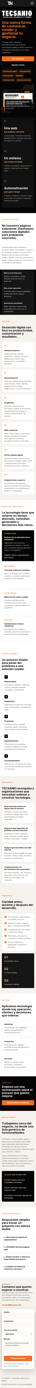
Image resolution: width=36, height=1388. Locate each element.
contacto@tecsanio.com (11, 1305)
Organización (9, 1321)
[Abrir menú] (32, 3)
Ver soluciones (18, 59)
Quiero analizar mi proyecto (18, 1103)
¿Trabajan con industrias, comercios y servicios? (15, 1268)
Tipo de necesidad (10, 1330)
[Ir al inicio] (10, 3)
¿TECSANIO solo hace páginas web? (16, 1248)
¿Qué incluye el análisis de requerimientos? (15, 1238)
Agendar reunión (18, 65)
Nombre (7, 1312)
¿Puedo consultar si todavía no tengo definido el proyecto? (17, 1258)
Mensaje (7, 1339)
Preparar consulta (18, 1358)
